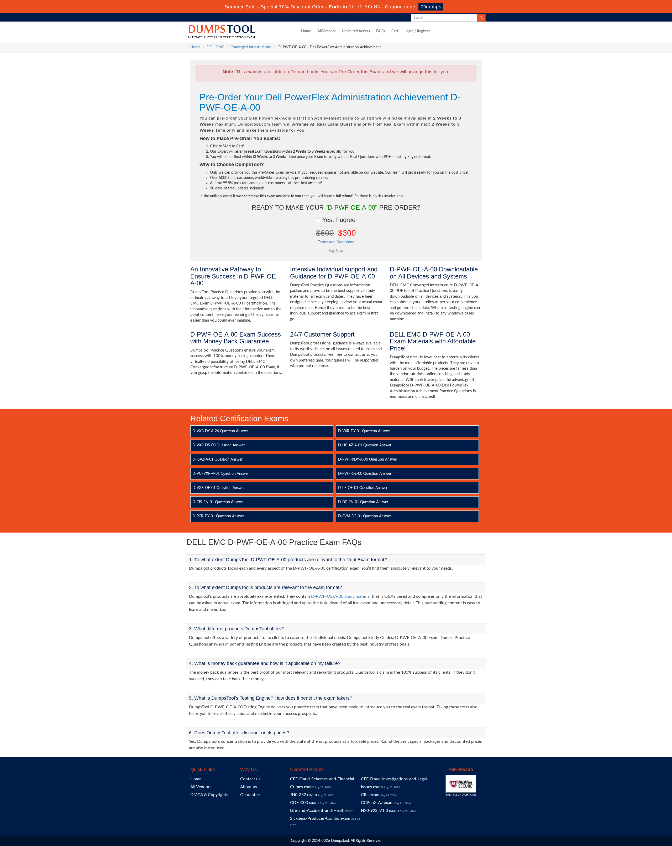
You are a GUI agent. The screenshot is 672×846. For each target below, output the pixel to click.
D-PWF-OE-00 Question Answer (364, 474)
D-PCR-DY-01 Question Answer (218, 516)
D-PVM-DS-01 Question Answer (364, 516)
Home (306, 31)
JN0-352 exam (303, 795)
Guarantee (250, 795)
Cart (394, 31)
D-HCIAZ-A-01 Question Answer (364, 445)
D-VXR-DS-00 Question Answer (218, 445)
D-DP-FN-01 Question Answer (363, 502)
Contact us (250, 779)
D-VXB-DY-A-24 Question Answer (220, 431)
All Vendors (326, 31)
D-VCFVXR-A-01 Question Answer (220, 474)
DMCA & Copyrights (209, 795)
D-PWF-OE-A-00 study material (341, 596)
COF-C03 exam (304, 803)
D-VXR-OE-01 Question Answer (218, 488)
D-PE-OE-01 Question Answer (362, 488)
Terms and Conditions (336, 242)
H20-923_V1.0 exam (380, 810)
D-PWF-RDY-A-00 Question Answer (367, 459)
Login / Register (417, 31)
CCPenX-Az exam (377, 803)
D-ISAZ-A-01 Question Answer (217, 459)
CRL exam (370, 795)
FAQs (380, 31)
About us (248, 787)
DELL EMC (215, 47)
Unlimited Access (356, 31)
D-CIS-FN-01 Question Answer (217, 502)
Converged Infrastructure (250, 47)
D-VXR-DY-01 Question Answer (364, 431)
